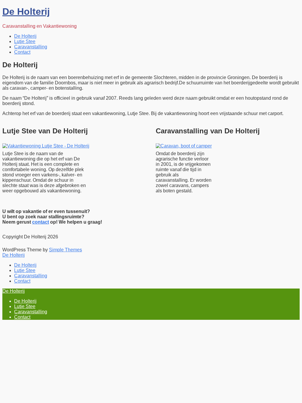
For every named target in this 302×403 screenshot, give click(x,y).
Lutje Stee (24, 41)
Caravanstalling (30, 46)
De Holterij (26, 11)
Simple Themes (65, 249)
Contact (22, 52)
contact (40, 222)
